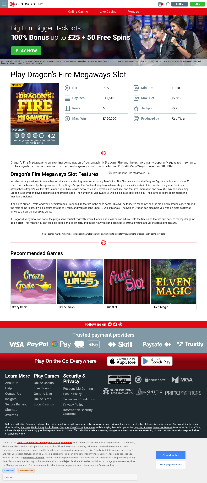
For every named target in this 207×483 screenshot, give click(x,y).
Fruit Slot (111, 307)
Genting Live (43, 394)
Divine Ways (67, 307)
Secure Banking (16, 404)
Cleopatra (64, 427)
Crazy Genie (19, 307)
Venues (133, 11)
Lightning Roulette (143, 427)
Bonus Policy (72, 394)
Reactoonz (89, 427)
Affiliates (11, 415)
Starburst (25, 427)
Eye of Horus (76, 427)
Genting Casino (25, 424)
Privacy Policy (73, 405)
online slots (143, 424)
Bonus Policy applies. (33, 63)
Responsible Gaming (78, 389)
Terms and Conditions (79, 399)
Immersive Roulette (162, 427)
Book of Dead (52, 427)
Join (197, 4)
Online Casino (78, 11)
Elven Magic (160, 307)
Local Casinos (44, 404)
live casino (159, 424)
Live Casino (108, 11)
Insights (10, 399)
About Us (11, 383)
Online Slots (42, 399)
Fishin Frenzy (37, 427)
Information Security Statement (78, 412)
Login (179, 4)
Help (8, 388)
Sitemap (11, 410)
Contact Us (13, 394)
